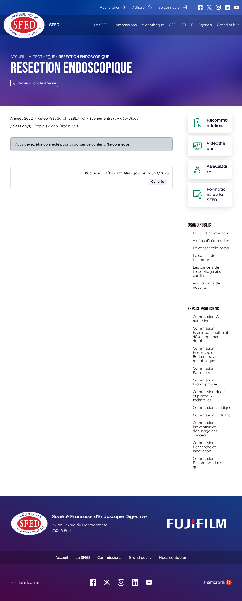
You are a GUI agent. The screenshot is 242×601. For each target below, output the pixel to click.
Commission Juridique (212, 407)
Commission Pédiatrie (212, 415)
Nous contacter (172, 557)
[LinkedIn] (227, 7)
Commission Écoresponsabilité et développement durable (210, 334)
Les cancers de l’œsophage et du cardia (208, 271)
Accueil (17, 56)
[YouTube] (236, 7)
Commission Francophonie (205, 382)
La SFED (101, 24)
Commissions (125, 24)
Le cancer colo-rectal (211, 247)
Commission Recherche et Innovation (204, 446)
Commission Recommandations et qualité (212, 462)
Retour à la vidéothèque (36, 83)
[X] (209, 7)
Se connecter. (119, 144)
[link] (217, 583)
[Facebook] (200, 7)
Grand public (228, 24)
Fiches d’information (210, 233)
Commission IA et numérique (208, 318)
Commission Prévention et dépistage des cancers (205, 428)
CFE (172, 24)
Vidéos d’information (211, 240)
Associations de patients (206, 285)
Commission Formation (203, 370)
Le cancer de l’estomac (204, 257)
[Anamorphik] (217, 582)
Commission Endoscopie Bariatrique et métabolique (204, 354)
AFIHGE (186, 24)
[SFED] (24, 24)
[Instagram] (218, 7)
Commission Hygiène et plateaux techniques (211, 395)
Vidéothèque (153, 24)
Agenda (205, 24)
